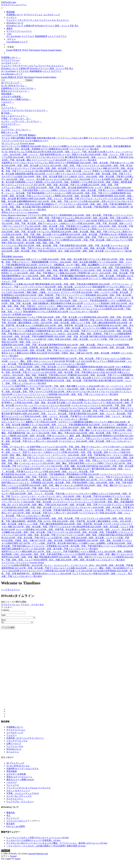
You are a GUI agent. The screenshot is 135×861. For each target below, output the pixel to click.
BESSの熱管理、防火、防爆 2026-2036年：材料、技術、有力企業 (73, 251)
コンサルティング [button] (9, 63)
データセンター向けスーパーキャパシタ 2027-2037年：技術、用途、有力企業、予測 (71, 248)
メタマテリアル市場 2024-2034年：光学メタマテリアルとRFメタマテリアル (69, 391)
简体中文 (17, 50)
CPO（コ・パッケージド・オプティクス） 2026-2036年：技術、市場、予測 (62, 455)
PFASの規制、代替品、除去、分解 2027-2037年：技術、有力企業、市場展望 (84, 353)
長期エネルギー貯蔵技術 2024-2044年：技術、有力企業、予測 (83, 375)
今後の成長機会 (17, 138)
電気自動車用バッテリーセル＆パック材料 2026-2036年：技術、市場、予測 (66, 193)
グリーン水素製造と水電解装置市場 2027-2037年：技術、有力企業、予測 (51, 331)
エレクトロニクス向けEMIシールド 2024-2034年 (67, 179)
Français (44, 50)
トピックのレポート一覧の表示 (84, 149)
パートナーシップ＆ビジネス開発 (72, 138)
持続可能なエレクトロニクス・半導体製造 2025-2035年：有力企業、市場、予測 (66, 411)
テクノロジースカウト (99, 138)
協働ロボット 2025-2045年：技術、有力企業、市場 (30, 427)
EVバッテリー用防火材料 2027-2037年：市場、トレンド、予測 (37, 551)
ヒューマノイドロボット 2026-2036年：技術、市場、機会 (63, 430)
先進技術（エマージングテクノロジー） (25, 738)
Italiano (58, 50)
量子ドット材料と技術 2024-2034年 (24, 204)
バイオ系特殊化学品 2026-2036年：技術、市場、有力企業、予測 (49, 518)
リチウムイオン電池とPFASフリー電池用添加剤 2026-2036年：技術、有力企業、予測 (74, 163)
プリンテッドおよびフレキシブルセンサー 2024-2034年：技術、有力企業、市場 (87, 408)
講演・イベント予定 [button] (59, 68)
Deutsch (36, 50)
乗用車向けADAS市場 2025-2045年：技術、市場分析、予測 (32, 295)
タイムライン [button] (57, 66)
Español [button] (46, 77)
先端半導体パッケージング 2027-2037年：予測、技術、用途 (43, 386)
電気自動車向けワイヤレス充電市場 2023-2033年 (45, 312)
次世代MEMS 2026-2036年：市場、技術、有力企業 (109, 466)
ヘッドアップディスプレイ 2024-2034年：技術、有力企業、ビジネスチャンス (55, 287)
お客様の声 (29, 26)
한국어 (25, 50)
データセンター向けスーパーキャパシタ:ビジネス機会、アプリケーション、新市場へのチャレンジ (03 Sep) (56, 843)
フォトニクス (7, 107)
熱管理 (4, 127)
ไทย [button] (25, 77)
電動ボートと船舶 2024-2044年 (61, 273)
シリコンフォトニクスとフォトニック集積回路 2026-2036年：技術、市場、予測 (50, 394)
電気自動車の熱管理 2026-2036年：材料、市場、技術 (52, 309)
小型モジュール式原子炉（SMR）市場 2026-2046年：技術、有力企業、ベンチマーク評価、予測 (68, 339)
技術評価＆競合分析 (46, 138)
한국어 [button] (20, 77)
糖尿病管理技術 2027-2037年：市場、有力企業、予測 (75, 358)
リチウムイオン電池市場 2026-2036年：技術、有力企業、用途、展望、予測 (71, 232)
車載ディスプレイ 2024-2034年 (85, 386)
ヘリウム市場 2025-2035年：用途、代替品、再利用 (104, 182)
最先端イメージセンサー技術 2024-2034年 (27, 499)
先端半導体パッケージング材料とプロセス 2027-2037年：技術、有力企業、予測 (64, 190)
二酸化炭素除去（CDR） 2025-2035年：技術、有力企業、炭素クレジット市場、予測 (57, 323)
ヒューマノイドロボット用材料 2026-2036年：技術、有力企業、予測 (63, 196)
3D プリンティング (10, 83)
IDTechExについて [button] (9, 68)
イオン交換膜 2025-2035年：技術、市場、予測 (96, 185)
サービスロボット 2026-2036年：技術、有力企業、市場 (84, 441)
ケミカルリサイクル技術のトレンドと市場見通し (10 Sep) (33, 840)
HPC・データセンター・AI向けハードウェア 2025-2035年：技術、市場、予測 (60, 460)
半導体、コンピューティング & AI (22, 793)
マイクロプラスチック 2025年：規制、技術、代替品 (80, 535)
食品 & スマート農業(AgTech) (15, 99)
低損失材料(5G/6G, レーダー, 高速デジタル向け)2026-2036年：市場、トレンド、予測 (84, 154)
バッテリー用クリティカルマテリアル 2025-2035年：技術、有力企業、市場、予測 (85, 174)
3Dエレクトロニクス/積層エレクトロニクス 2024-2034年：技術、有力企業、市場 (80, 146)
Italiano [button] (53, 77)
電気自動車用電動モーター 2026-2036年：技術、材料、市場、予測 (32, 276)
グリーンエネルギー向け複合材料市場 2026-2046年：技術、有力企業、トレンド (54, 171)
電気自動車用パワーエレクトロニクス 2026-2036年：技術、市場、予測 (39, 298)
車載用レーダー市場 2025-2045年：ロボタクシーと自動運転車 (55, 422)
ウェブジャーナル (47, 20)
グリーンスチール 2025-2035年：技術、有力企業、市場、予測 (56, 372)
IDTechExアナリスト (44, 26)
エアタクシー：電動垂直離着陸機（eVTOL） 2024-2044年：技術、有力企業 (52, 262)
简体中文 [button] (12, 77)
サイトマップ (12, 818)
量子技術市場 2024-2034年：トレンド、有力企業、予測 (32, 419)
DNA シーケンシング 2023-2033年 (49, 361)
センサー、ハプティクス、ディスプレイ (20, 121)
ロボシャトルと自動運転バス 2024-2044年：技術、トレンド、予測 (62, 300)
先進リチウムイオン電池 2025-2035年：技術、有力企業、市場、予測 (88, 218)
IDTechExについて (14, 26)
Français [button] (38, 77)
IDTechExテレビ (13, 749)
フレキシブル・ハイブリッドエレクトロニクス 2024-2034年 (43, 405)
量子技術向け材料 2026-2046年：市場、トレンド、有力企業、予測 (48, 198)
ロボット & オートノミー (13, 116)
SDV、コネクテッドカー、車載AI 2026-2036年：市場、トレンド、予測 (64, 306)
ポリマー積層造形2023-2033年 (55, 149)
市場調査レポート (14, 15)
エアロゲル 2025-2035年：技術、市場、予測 (60, 165)
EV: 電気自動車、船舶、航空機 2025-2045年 (68, 278)
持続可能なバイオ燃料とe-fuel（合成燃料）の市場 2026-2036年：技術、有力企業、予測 (90, 347)
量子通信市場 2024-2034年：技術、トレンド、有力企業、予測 (94, 157)
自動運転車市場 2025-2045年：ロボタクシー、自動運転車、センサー (42, 265)
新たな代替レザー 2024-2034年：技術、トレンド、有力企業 (102, 529)
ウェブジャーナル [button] (42, 66)
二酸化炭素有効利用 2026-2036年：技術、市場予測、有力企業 (73, 524)
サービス (5, 138)
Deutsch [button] (31, 77)
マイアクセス (27, 36)
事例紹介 (32, 135)
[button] (10, 12)
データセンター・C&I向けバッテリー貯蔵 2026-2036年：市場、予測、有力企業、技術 (83, 223)
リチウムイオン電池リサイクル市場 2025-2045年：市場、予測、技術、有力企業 (39, 187)
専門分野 (23, 135)
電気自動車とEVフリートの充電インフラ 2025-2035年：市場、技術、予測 (85, 267)
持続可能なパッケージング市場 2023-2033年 (113, 546)
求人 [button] (71, 68)
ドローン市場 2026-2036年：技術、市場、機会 (41, 270)
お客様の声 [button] (24, 68)
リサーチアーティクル (27, 20)
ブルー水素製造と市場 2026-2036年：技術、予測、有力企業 (34, 320)
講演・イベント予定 (64, 26)
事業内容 (10, 813)
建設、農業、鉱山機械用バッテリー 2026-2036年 (74, 221)
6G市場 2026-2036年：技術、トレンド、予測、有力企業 (70, 152)
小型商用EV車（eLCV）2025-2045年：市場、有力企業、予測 (105, 273)
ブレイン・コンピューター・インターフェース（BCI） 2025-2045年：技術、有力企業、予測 (54, 496)
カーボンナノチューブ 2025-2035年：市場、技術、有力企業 (38, 168)
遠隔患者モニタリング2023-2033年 (39, 364)
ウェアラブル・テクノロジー (14, 130)
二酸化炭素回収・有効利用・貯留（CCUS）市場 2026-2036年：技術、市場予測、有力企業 (52, 521)
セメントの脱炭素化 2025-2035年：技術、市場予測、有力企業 (54, 325)
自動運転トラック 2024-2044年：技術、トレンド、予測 (47, 425)
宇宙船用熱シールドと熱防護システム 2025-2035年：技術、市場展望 (47, 182)
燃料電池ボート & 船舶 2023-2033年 (18, 284)
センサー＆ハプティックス (19, 796)
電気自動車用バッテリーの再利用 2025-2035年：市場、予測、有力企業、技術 (74, 240)
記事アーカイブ (13, 743)
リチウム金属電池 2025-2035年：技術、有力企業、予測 (78, 234)
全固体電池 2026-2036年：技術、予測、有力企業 (87, 245)
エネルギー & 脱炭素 (11, 96)
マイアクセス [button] (22, 71)
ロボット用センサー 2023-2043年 (42, 441)
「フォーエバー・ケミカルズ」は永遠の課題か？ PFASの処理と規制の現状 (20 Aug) (45, 846)
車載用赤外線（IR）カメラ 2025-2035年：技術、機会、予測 (41, 433)
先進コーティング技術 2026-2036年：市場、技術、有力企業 (54, 259)
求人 (76, 26)
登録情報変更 (41, 36)
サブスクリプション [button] (10, 60)
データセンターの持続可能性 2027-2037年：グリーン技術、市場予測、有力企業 (95, 480)
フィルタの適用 (8, 627)
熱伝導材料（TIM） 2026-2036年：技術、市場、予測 (101, 482)
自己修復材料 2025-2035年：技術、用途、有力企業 (98, 540)
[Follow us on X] (70, 672)
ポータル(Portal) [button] (8, 71)
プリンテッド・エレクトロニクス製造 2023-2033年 (25, 408)
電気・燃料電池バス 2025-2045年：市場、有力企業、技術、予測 (94, 270)
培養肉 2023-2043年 (39, 353)
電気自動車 (6, 94)
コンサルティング (51, 15)
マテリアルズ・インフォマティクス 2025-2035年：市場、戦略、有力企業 (51, 466)
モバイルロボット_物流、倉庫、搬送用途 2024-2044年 (77, 436)
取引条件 (10, 824)
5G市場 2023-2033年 (34, 152)
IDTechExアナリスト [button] (39, 68)
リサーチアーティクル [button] (22, 66)
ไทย (31, 50)
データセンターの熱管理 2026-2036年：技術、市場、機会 (87, 485)
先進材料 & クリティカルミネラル (17, 88)
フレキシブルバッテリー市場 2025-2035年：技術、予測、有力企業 (32, 229)
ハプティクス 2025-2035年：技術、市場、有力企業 (105, 499)
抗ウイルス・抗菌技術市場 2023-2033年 (31, 358)
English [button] (4, 77)
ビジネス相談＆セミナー (36, 141)
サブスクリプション (33, 15)
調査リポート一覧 (9, 132)
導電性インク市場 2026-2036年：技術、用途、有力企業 (30, 402)
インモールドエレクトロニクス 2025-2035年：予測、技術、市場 (101, 405)
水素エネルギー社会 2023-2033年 (28, 334)
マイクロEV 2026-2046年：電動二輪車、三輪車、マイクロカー (30, 292)
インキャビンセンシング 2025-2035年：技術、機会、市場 (46, 463)
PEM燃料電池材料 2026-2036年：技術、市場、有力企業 (62, 336)
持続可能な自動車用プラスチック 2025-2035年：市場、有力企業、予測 (64, 207)
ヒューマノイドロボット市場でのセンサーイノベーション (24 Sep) (37, 837)
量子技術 (5, 113)
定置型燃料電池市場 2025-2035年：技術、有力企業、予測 (74, 345)
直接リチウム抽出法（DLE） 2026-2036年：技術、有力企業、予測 (89, 176)
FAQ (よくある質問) (15, 826)
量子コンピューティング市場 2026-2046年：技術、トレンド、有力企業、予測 (37, 416)
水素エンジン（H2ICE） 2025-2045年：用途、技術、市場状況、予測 (76, 334)
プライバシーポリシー (16, 821)
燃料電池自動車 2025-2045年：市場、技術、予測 (58, 284)
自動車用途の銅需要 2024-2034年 (30, 174)
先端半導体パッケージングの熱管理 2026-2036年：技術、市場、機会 (83, 554)
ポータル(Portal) (13, 36)
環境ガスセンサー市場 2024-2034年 (64, 499)
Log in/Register (12, 42)
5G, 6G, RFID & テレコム (12, 85)
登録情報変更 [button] (35, 71)
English (9, 50)
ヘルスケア (6, 102)
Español (51, 50)
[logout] (13, 856)
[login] (17, 859)
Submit (29, 80)
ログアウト (61, 36)
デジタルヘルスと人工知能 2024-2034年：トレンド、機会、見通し (81, 568)
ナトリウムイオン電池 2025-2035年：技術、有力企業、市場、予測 (32, 245)
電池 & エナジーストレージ (14, 91)
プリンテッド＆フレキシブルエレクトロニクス (23, 110)
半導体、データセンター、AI (15, 119)
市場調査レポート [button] (9, 57)
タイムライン (62, 20)
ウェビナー (11, 20)
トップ (4, 589)
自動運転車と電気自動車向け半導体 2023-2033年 (60, 303)
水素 (3, 105)
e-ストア (52, 36)
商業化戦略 (31, 138)
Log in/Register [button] (7, 74)
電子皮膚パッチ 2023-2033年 (79, 361)
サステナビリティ (9, 124)
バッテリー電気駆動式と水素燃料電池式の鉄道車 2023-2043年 (85, 367)
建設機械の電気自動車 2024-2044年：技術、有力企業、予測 (92, 276)
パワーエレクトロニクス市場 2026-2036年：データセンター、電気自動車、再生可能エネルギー (46, 469)
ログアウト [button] (56, 71)
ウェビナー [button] (6, 66)
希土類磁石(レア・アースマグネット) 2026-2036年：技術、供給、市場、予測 (78, 204)
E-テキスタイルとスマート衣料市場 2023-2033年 (42, 571)
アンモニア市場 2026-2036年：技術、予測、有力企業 (52, 317)
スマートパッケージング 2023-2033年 (49, 160)
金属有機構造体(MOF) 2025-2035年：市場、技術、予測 (43, 201)
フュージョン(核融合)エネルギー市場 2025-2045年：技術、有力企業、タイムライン (56, 328)
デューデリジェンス (119, 138)
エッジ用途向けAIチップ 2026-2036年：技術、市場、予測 (50, 449)
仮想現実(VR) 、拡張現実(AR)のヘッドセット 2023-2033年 (44, 573)
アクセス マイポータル (32, 604)
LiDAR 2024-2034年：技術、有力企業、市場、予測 (93, 433)
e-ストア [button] (46, 71)
